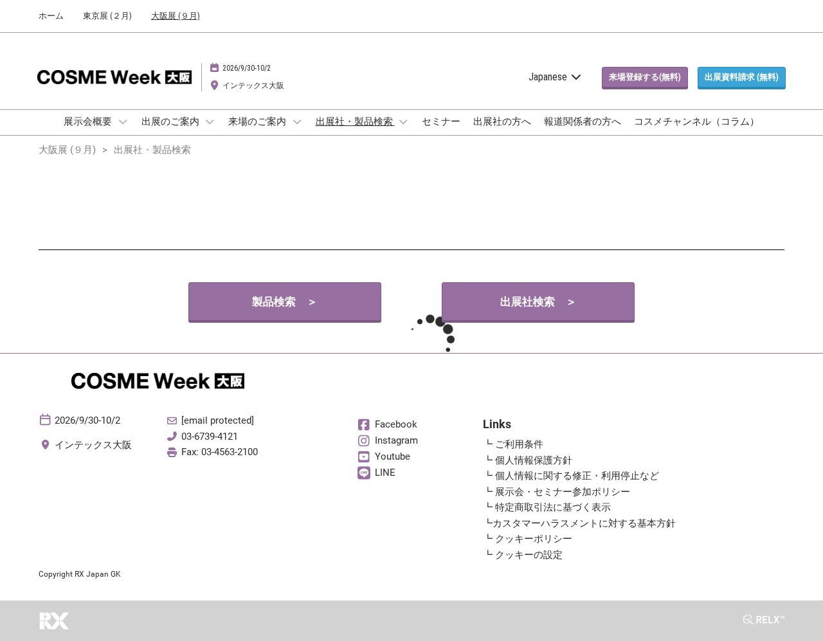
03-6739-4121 (209, 436)
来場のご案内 (258, 121)
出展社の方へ (502, 121)
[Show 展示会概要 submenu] (123, 121)
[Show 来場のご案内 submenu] (297, 121)
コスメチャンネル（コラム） (696, 121)
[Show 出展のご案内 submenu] (210, 121)
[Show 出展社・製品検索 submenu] (404, 121)
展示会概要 (89, 121)
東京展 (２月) (107, 16)
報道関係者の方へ (582, 121)
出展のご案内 (171, 121)
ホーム (51, 16)
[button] (645, 77)
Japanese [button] (549, 77)
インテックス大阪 (253, 85)
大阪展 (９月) (175, 16)
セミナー (441, 121)
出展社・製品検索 (355, 121)
